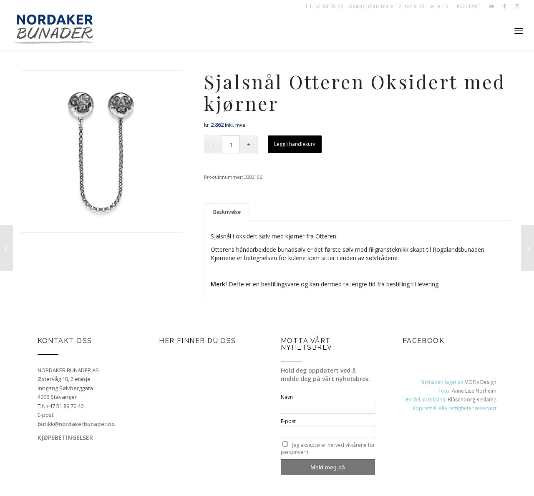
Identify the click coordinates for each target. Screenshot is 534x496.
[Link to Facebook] (504, 6)
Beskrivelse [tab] (227, 211)
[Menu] (518, 31)
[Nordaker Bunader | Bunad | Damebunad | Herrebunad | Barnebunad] (53, 31)
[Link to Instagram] (517, 6)
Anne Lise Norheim (474, 390)
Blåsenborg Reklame (472, 399)
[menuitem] (467, 6)
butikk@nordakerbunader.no (76, 424)
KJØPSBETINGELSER (65, 437)
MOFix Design (480, 382)
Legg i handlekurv (294, 144)
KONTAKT (469, 6)
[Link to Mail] (492, 6)
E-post (288, 421)
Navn (287, 397)
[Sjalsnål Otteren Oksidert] (6, 248)
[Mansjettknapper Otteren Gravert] (527, 248)
